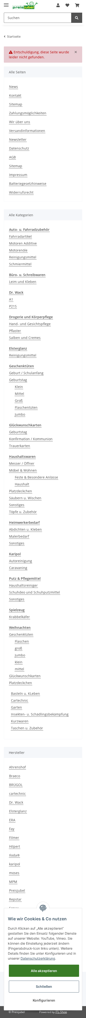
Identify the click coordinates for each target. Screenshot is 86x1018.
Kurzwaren (19, 721)
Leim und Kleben (22, 281)
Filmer (14, 837)
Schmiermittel (20, 264)
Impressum (18, 174)
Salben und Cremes (25, 337)
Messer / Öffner (21, 463)
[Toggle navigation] (6, 3)
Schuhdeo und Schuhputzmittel (34, 592)
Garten (16, 707)
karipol (14, 864)
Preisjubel (17, 890)
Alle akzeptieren (44, 971)
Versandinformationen (27, 130)
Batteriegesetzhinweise (27, 183)
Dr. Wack (16, 802)
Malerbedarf (19, 536)
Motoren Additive (23, 243)
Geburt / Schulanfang (26, 373)
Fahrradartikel (20, 236)
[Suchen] (76, 18)
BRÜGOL (15, 784)
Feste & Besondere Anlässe (36, 477)
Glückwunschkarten (25, 676)
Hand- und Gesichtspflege (30, 324)
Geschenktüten (21, 634)
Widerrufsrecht (21, 192)
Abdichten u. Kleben (25, 529)
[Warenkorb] (77, 5)
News (13, 86)
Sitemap (15, 104)
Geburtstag (18, 380)
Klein (19, 386)
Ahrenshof (17, 767)
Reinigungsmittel (22, 257)
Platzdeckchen (20, 491)
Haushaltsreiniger (23, 585)
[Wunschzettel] (67, 5)
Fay (11, 828)
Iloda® (14, 855)
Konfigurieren (44, 1000)
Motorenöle (18, 250)
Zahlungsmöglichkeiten (27, 113)
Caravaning (18, 567)
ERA (12, 820)
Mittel (19, 393)
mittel (19, 669)
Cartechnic (19, 700)
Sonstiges (16, 505)
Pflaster (15, 330)
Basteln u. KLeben (25, 693)
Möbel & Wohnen (23, 470)
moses (14, 873)
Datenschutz (19, 148)
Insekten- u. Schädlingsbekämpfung (40, 714)
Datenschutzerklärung (38, 958)
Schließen (44, 986)
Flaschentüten (26, 407)
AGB (12, 157)
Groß (19, 400)
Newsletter (18, 139)
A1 (11, 299)
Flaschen (22, 641)
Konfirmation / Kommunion (31, 439)
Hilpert (14, 846)
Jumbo (20, 414)
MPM (13, 881)
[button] (58, 5)
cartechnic (17, 793)
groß (18, 648)
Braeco (14, 776)
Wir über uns (19, 122)
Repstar (15, 899)
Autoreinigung (20, 561)
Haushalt (22, 484)
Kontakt (15, 95)
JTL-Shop (61, 1012)
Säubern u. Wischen (25, 498)
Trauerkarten (19, 445)
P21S (13, 306)
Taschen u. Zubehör (27, 728)
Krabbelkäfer (19, 617)
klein (18, 662)
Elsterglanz (18, 811)
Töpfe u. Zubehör (23, 511)
